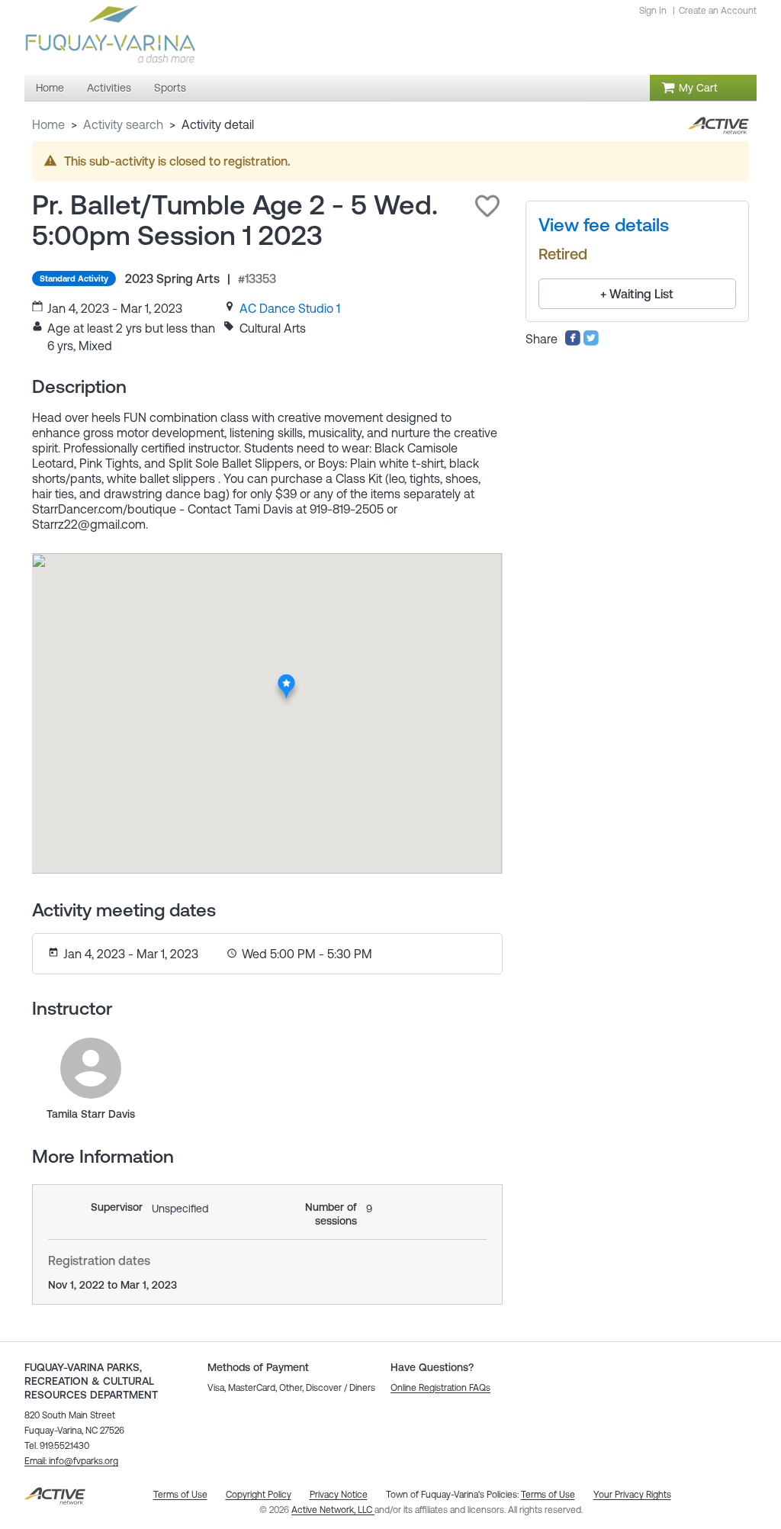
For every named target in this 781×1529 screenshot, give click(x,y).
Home (48, 124)
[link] (289, 308)
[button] (487, 206)
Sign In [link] (653, 10)
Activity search (123, 124)
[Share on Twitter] (591, 342)
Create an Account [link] (718, 10)
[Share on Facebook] (573, 342)
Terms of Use (548, 1494)
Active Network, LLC (332, 1510)
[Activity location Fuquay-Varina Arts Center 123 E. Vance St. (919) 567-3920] (286, 679)
